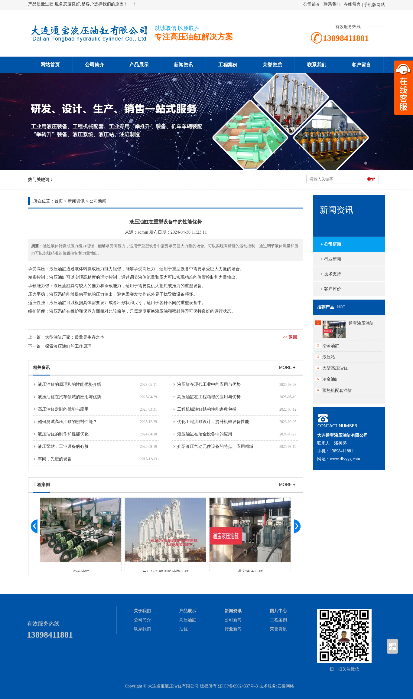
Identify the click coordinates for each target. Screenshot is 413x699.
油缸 (183, 629)
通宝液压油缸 (361, 323)
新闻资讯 (183, 64)
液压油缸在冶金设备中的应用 (204, 434)
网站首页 (50, 64)
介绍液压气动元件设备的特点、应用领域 (215, 446)
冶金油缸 (330, 345)
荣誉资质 (272, 64)
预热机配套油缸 (337, 390)
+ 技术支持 (330, 274)
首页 (58, 201)
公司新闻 (97, 201)
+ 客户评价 (330, 289)
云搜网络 (285, 686)
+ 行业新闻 (330, 259)
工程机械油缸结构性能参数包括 (206, 409)
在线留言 (352, 4)
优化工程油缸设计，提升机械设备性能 (213, 421)
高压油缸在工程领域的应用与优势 (209, 397)
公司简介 (311, 4)
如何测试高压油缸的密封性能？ (67, 421)
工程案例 (228, 64)
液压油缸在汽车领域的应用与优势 (69, 397)
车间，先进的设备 (55, 459)
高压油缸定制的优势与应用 (63, 409)
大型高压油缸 (335, 368)
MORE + (287, 367)
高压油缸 (187, 620)
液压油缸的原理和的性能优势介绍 (69, 384)
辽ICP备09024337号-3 (238, 686)
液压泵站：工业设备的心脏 (63, 446)
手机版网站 (374, 4)
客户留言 (361, 64)
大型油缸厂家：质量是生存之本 (74, 337)
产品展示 (139, 64)
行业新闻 (233, 629)
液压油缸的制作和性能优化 (63, 434)
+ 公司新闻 (330, 244)
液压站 (328, 357)
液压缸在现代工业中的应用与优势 (209, 384)
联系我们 (332, 4)
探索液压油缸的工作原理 (68, 346)
